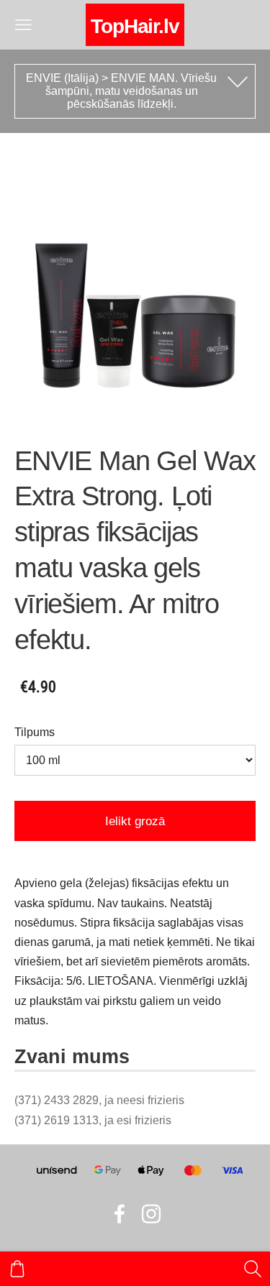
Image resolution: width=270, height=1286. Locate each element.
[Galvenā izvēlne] (23, 25)
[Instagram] (151, 1213)
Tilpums (34, 732)
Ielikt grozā (135, 821)
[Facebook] (119, 1213)
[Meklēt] (252, 1268)
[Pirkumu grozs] (17, 1268)
